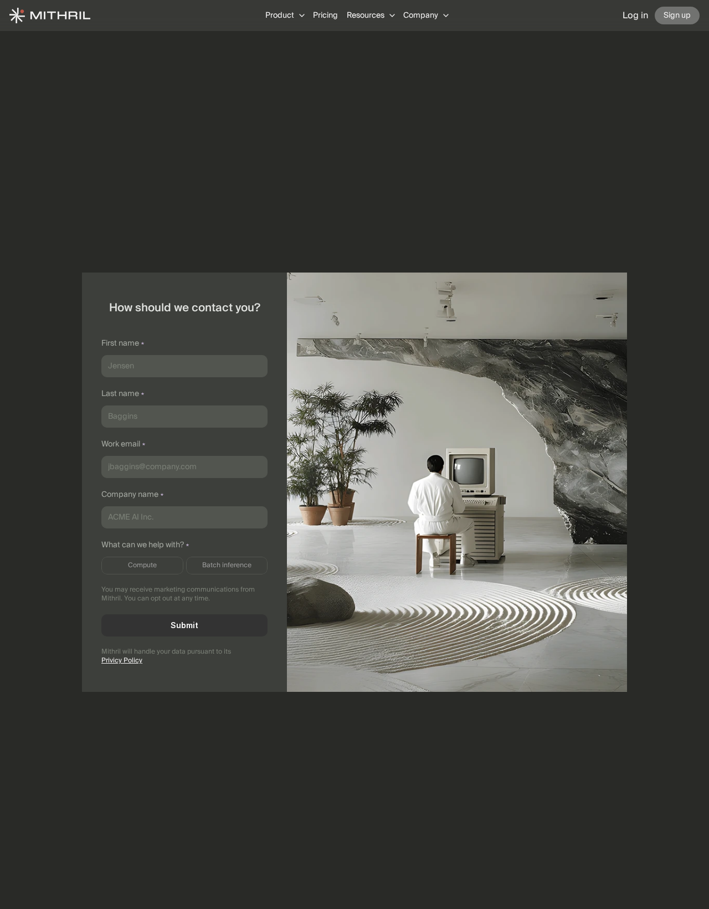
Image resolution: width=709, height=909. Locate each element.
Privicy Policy (121, 660)
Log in (635, 15)
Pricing (325, 15)
